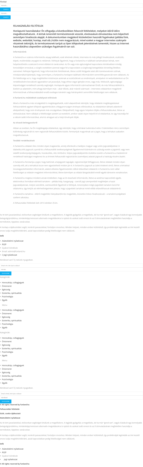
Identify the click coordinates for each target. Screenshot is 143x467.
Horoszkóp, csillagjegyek (13, 282)
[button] (3, 1)
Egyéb (4, 300)
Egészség (6, 289)
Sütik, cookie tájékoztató (10, 413)
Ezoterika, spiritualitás (12, 293)
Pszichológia (7, 296)
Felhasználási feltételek (9, 409)
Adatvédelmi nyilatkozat (10, 418)
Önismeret (7, 286)
